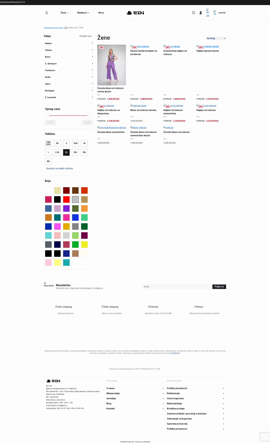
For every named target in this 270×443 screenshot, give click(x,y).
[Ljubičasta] (66, 208)
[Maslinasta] (75, 208)
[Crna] (57, 199)
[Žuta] (84, 244)
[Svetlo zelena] (75, 235)
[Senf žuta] (66, 226)
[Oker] (48, 217)
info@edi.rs (175, 353)
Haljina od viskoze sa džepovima (108, 112)
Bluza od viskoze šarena (143, 110)
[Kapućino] (75, 253)
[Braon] (75, 190)
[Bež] (57, 190)
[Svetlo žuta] (57, 262)
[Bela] (48, 190)
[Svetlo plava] (48, 235)
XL (66, 152)
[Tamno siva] (48, 244)
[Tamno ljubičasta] (84, 235)
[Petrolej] (57, 217)
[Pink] (66, 217)
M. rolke (93, 3)
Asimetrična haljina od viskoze (175, 53)
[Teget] (57, 244)
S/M (75, 143)
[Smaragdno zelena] (84, 226)
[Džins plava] (48, 208)
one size (48, 143)
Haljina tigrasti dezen (207, 51)
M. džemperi (64, 3)
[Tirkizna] (66, 262)
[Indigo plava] (66, 253)
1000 (50, 122)
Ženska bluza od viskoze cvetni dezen (110, 90)
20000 (87, 122)
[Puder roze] (48, 262)
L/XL (57, 152)
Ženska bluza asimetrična (110, 132)
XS (57, 143)
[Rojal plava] (48, 226)
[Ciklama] (48, 199)
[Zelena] (75, 244)
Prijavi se (219, 286)
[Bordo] (66, 190)
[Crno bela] (48, 253)
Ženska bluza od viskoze (176, 132)
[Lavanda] (57, 208)
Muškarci (48, 3)
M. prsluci (80, 3)
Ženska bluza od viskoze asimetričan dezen (143, 134)
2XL (75, 152)
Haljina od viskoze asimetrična (173, 112)
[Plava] (75, 217)
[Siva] (75, 226)
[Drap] (84, 199)
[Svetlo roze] (57, 235)
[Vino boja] (66, 244)
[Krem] (84, 253)
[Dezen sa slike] (75, 199)
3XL (84, 152)
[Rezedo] (84, 217)
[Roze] (57, 226)
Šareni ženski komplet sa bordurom (143, 53)
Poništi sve (85, 36)
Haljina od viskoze (206, 110)
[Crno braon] (57, 253)
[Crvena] (66, 199)
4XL (48, 161)
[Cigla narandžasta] (84, 190)
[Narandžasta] (84, 208)
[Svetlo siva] (66, 235)
